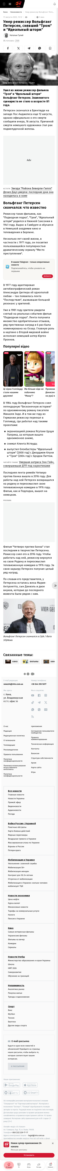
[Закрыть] (53, 1143)
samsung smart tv (31, 1092)
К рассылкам (17, 1066)
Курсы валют (14, 903)
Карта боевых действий (19, 831)
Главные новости (16, 794)
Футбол (11, 1014)
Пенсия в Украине (16, 918)
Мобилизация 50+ (16, 867)
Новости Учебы (16, 956)
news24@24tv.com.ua (13, 684)
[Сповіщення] (54, 4)
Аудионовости (14, 810)
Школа (11, 964)
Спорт (11, 1006)
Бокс (10, 1010)
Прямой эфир (14, 802)
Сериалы (12, 947)
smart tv (12, 1092)
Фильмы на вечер (16, 939)
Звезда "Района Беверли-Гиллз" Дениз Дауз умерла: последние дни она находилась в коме (28, 192)
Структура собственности (42, 758)
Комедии (12, 943)
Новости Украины (16, 798)
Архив (33, 763)
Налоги (11, 915)
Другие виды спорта (17, 1025)
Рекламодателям (11, 750)
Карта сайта (36, 768)
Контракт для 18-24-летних (20, 875)
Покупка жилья (15, 993)
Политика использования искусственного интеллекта (15, 767)
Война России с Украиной (22, 823)
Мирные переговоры (17, 835)
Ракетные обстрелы (17, 827)
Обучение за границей (18, 976)
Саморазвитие (14, 972)
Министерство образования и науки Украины (29, 960)
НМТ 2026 (12, 968)
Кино (5, 12)
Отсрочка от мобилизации (20, 879)
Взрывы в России (16, 846)
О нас (6, 726)
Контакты (35, 749)
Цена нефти (13, 899)
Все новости (15, 791)
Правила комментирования (39, 738)
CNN (17, 40)
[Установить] (29, 1149)
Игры (33, 772)
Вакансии (35, 753)
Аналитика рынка (16, 989)
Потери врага (14, 850)
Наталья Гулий (16, 35)
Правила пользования (13, 754)
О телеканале (9, 740)
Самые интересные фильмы (21, 932)
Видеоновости (14, 806)
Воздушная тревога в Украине (22, 839)
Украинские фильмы (17, 935)
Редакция (8, 731)
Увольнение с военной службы (22, 863)
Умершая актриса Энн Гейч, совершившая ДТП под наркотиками (28, 463)
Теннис (11, 1018)
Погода (11, 814)
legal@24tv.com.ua (36, 1135)
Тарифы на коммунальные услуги (23, 911)
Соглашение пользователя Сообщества (42, 732)
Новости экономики (19, 895)
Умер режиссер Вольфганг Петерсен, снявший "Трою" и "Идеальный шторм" (40, 12)
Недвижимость (16, 985)
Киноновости (16, 12)
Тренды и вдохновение (18, 997)
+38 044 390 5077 (38, 684)
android (12, 1085)
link (33, 695)
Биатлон (12, 1022)
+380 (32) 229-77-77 (20, 1133)
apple (31, 1085)
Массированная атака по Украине (23, 842)
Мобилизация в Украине (21, 860)
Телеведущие (9, 745)
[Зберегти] (50, 48)
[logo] (18, 4)
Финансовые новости (18, 907)
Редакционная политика (14, 736)
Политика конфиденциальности (13, 760)
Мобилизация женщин (18, 871)
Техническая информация (42, 744)
